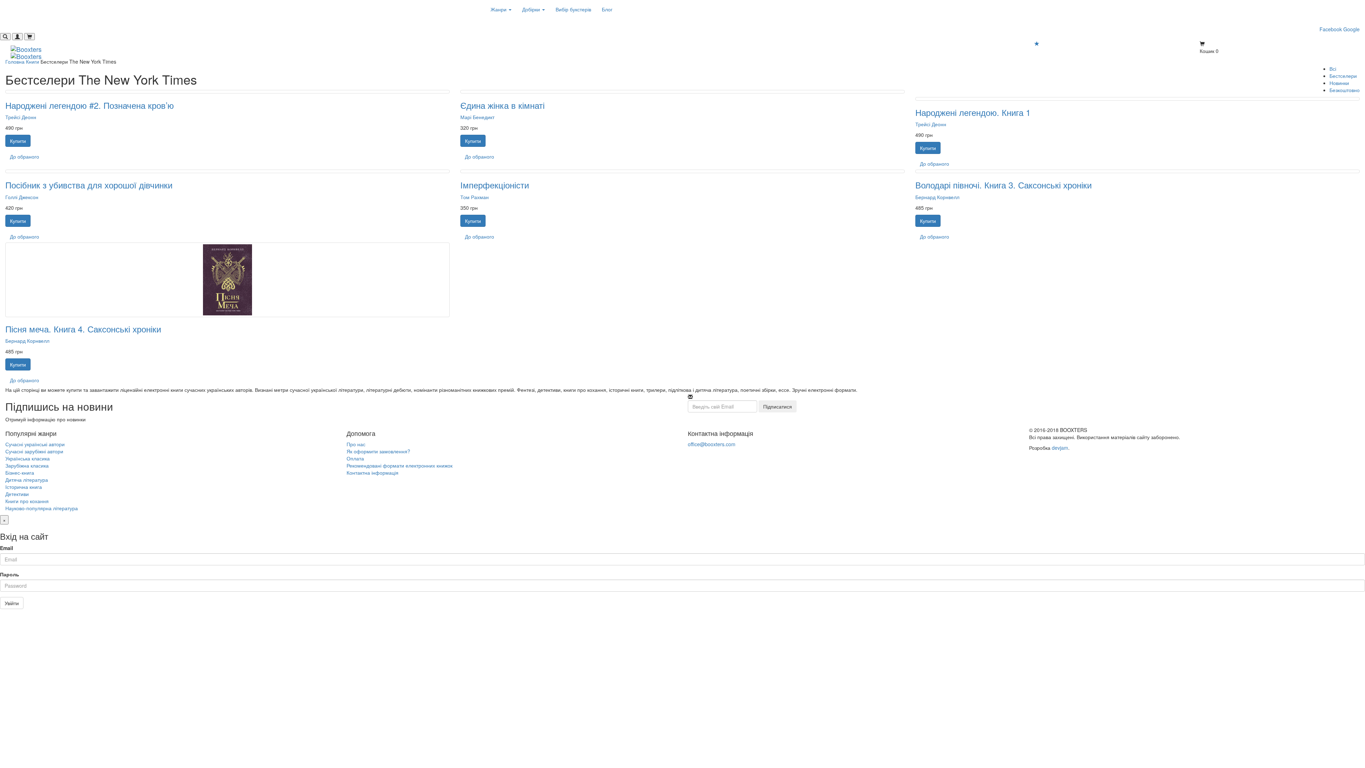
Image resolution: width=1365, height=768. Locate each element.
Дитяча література (26, 479)
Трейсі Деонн (20, 117)
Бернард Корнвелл (937, 197)
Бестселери (1343, 75)
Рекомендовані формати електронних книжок (400, 465)
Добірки (531, 9)
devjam (1060, 447)
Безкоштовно (1344, 90)
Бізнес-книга (19, 472)
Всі (1332, 68)
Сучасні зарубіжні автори (34, 451)
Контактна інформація (372, 472)
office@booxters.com (711, 444)
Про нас (356, 444)
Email (6, 547)
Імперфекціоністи (494, 184)
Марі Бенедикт (477, 117)
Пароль (9, 574)
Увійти (12, 603)
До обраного (24, 156)
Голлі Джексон (21, 197)
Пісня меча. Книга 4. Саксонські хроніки (83, 328)
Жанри (499, 9)
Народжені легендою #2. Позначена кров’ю (89, 105)
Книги (32, 61)
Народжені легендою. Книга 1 (973, 112)
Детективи (17, 493)
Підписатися (777, 406)
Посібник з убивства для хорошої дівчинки (88, 184)
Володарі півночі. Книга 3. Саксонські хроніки (1003, 184)
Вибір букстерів (573, 9)
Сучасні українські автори (35, 444)
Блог (607, 9)
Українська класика (27, 458)
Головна (15, 61)
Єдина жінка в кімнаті (502, 105)
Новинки (1339, 82)
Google (1351, 29)
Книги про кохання (27, 501)
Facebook (1331, 29)
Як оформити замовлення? (378, 451)
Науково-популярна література (41, 508)
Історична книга (23, 486)
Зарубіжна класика (27, 465)
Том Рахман (474, 197)
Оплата (355, 458)
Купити (18, 140)
